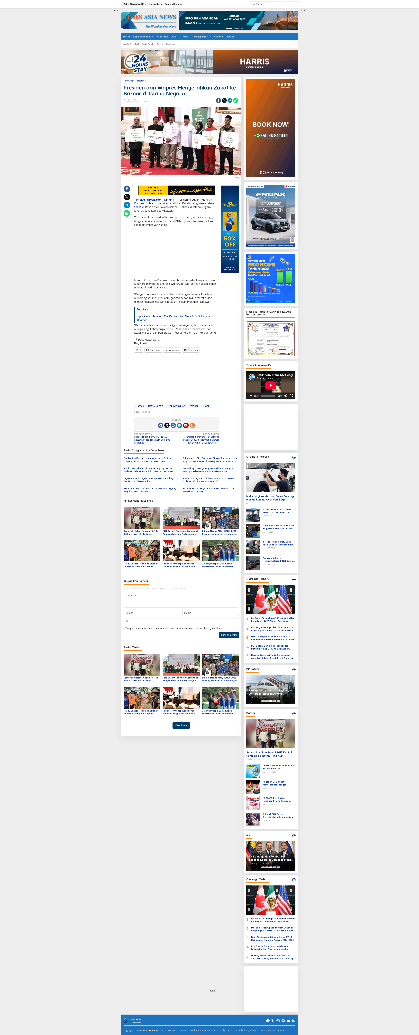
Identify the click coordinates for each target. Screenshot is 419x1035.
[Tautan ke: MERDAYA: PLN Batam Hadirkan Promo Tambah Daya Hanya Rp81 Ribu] (253, 803)
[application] (270, 385)
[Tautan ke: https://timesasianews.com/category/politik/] (294, 670)
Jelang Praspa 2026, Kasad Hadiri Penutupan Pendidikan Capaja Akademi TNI (218, 565)
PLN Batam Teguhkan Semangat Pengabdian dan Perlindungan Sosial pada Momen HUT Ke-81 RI (181, 532)
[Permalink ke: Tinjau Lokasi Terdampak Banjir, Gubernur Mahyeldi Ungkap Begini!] (142, 550)
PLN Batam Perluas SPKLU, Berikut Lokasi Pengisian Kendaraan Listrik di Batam (277, 511)
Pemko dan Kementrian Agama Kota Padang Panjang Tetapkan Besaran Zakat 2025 (148, 459)
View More (181, 725)
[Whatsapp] (235, 100)
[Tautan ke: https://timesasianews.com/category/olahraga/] (294, 579)
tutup (115, 10)
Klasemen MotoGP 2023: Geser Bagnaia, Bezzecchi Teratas (279, 527)
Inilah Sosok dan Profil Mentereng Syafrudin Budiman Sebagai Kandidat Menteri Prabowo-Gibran (149, 470)
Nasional (127, 101)
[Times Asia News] (150, 20)
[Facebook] (160, 425)
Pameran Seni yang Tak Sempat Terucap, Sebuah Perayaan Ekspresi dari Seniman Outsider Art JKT (200, 438)
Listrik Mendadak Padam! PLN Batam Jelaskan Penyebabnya (279, 767)
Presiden (194, 405)
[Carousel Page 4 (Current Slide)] (274, 701)
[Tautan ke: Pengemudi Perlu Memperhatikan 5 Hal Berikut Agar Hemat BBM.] (253, 562)
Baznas (140, 405)
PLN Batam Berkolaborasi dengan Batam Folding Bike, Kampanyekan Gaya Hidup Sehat (270, 647)
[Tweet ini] (224, 100)
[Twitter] (167, 425)
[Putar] (250, 395)
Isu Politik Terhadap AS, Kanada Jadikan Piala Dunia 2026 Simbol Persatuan (273, 619)
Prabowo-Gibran (176, 405)
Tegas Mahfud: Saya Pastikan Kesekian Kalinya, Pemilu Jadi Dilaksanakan (149, 479)
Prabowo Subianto (145, 203)
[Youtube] (186, 425)
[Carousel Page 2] (267, 701)
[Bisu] (286, 395)
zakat (137, 207)
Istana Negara (155, 405)
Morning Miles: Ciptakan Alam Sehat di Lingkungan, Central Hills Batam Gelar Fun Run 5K (272, 629)
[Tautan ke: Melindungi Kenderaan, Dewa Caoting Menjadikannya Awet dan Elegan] (270, 477)
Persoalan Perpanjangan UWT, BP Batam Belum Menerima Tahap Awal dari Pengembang (270, 692)
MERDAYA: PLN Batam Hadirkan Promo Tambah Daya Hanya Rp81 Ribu (276, 799)
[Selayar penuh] (291, 395)
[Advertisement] (109, 58)
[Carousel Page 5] (278, 701)
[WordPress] (173, 425)
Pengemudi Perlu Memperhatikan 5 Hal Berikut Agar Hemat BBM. (278, 559)
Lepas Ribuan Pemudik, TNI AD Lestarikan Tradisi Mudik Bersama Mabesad (152, 438)
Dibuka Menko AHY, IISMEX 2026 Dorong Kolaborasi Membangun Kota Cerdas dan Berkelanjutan (219, 532)
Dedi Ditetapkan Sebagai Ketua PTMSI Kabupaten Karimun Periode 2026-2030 (272, 638)
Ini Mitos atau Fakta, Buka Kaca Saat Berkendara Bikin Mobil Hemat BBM (278, 543)
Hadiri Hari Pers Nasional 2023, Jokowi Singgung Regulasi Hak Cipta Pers (150, 490)
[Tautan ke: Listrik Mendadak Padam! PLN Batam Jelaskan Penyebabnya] (253, 770)
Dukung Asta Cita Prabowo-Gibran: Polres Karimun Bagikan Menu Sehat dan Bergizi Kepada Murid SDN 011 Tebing (210, 460)
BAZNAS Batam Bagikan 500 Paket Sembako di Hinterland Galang (208, 490)
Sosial (134, 101)
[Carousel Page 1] (263, 701)
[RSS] (192, 425)
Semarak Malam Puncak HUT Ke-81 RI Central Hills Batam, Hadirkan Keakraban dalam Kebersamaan (141, 532)
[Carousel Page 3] (271, 701)
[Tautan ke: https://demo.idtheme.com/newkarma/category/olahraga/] (294, 880)
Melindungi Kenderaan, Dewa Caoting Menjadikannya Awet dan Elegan (270, 498)
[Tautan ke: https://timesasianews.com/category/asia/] (294, 836)
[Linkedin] (179, 425)
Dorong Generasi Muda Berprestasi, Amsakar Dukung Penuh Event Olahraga (272, 656)
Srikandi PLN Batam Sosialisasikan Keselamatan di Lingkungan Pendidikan (279, 816)
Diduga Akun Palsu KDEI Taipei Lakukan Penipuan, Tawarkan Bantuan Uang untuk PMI (268, 858)
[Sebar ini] (218, 100)
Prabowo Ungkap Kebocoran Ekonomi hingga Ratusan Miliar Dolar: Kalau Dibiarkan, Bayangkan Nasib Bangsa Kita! (180, 565)
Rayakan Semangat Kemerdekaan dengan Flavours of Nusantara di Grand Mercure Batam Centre (279, 783)
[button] (295, 4)
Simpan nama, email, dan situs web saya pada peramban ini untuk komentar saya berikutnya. (175, 628)
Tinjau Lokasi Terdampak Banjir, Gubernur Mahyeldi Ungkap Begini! (141, 565)
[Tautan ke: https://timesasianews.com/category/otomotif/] (294, 457)
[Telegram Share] (230, 100)
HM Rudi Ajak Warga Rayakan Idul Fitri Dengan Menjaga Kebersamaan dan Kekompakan (207, 470)
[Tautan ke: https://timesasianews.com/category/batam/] (294, 714)
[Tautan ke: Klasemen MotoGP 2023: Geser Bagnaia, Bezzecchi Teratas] (253, 530)
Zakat (206, 405)
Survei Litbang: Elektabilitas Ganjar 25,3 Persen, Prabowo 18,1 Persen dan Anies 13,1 (208, 479)
